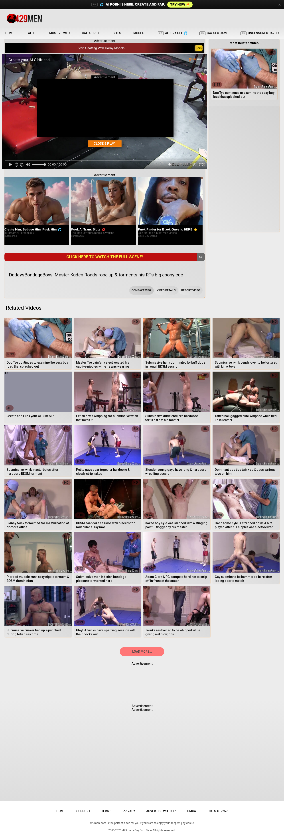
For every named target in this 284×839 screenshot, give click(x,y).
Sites (117, 33)
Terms (106, 811)
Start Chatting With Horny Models (101, 48)
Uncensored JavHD (260, 33)
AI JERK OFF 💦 (173, 33)
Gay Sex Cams (214, 33)
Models (139, 33)
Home (9, 33)
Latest (31, 33)
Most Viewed (59, 33)
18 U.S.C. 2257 (217, 811)
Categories (91, 33)
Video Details (166, 290)
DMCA (191, 811)
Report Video (190, 290)
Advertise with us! (161, 811)
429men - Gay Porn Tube (137, 830)
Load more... (142, 651)
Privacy (129, 811)
